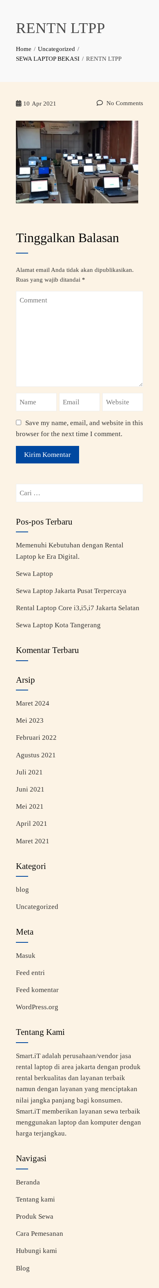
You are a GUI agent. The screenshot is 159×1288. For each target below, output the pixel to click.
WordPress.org (37, 1007)
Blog (23, 1268)
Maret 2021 (32, 841)
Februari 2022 (36, 737)
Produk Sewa (34, 1216)
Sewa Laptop (34, 574)
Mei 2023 (30, 720)
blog (22, 889)
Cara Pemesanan (39, 1233)
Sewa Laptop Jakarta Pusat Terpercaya (71, 591)
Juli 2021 (29, 772)
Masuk (25, 955)
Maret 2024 (32, 703)
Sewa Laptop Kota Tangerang (58, 625)
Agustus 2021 (36, 755)
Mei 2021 (30, 806)
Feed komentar (37, 990)
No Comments (124, 102)
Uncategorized (37, 907)
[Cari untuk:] (79, 489)
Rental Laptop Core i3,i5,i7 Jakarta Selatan (77, 608)
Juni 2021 (30, 789)
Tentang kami (35, 1199)
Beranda (28, 1182)
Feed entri (30, 973)
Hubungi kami (36, 1251)
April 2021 (31, 823)
